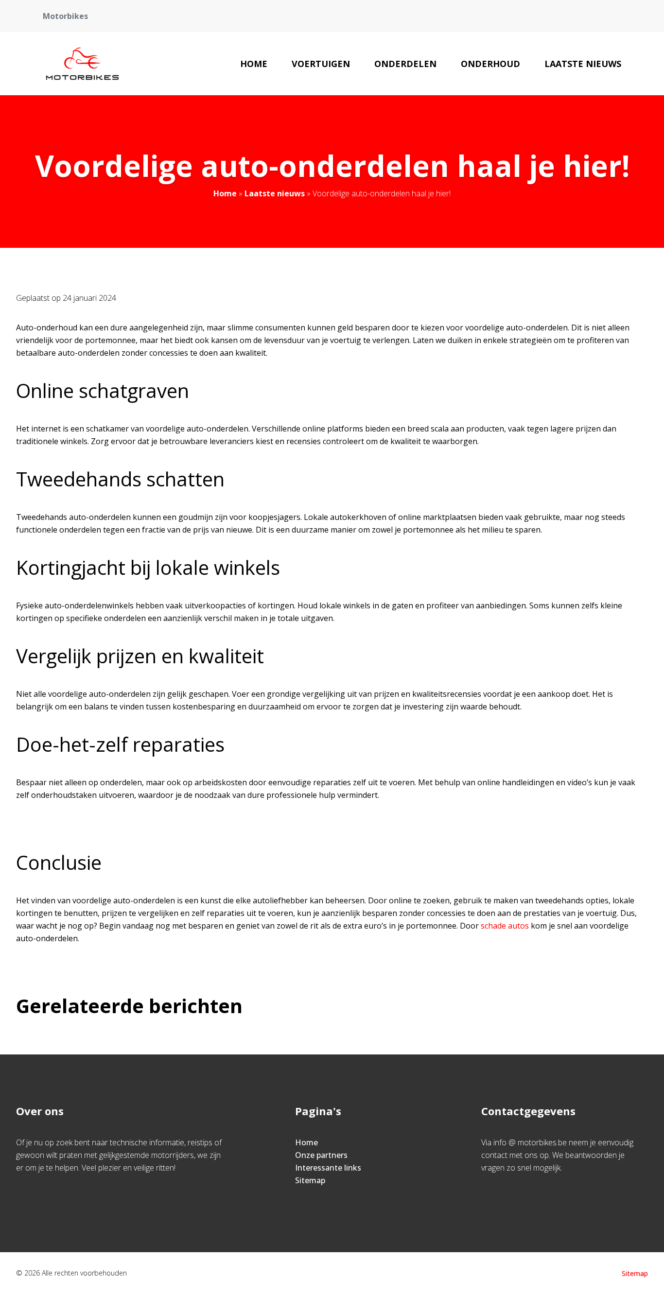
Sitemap (310, 1180)
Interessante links (328, 1167)
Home (253, 63)
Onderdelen (405, 63)
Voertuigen (321, 63)
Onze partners (321, 1155)
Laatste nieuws (582, 63)
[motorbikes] (82, 63)
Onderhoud (490, 63)
